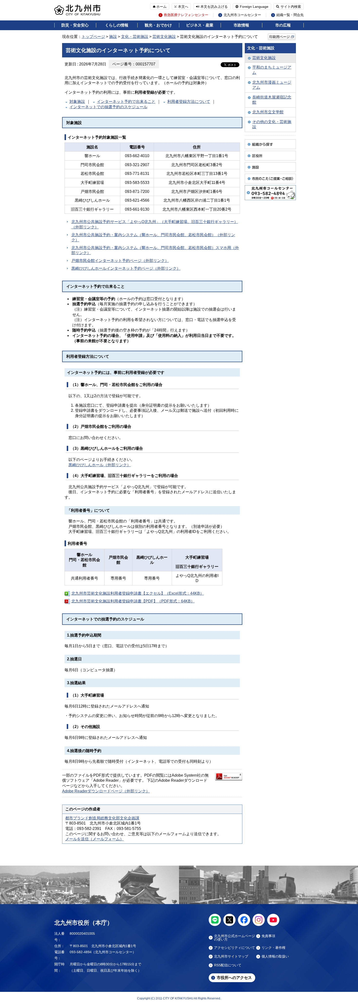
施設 (113, 37)
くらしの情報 (116, 25)
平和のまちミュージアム (271, 70)
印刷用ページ (279, 37)
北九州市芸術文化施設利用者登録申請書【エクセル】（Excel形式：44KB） (137, 593)
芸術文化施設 (164, 37)
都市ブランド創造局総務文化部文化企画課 (102, 818)
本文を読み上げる (214, 7)
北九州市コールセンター (242, 15)
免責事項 (268, 936)
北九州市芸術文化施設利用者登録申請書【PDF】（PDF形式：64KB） (133, 601)
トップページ (93, 37)
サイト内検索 (291, 7)
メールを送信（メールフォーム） (94, 839)
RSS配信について (227, 965)
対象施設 (77, 101)
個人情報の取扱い (275, 956)
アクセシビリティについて (234, 948)
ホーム (161, 7)
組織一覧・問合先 (290, 15)
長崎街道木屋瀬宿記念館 (271, 100)
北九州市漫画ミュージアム (271, 85)
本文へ (183, 7)
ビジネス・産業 (199, 25)
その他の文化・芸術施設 (271, 124)
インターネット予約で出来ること (126, 101)
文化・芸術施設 (134, 37)
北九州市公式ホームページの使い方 (234, 937)
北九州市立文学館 (267, 112)
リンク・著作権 (273, 948)
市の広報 (283, 25)
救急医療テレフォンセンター (186, 15)
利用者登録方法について (188, 101)
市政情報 (241, 25)
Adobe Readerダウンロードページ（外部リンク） (106, 791)
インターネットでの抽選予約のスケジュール (108, 107)
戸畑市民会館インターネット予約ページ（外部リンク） (120, 261)
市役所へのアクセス (234, 978)
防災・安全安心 (75, 25)
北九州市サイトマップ (231, 956)
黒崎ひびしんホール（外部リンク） (99, 465)
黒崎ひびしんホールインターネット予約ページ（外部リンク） (125, 268)
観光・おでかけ (158, 25)
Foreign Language (254, 7)
